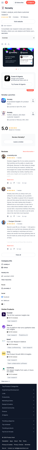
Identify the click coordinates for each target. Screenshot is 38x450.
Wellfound (6, 300)
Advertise (27, 444)
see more (4, 33)
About (16, 441)
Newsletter (5, 441)
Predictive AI (23, 335)
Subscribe (20, 2)
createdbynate (12, 155)
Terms (24, 441)
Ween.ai (9, 325)
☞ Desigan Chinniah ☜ (14, 221)
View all (18, 255)
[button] (11, 183)
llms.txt (4, 448)
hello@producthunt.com (21, 448)
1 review (19, 158)
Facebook (6, 297)
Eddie (9, 188)
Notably (9, 99)
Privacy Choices (18, 444)
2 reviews (19, 224)
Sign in (31, 2)
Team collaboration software (17, 363)
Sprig (8, 352)
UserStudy (10, 368)
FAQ (20, 441)
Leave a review (18, 142)
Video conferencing (14, 347)
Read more (10, 179)
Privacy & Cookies (7, 444)
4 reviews (16, 17)
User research (8, 25)
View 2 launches (6, 279)
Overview (5, 38)
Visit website (18, 21)
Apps (11, 441)
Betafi (9, 339)
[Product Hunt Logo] (6, 2)
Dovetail (9, 313)
